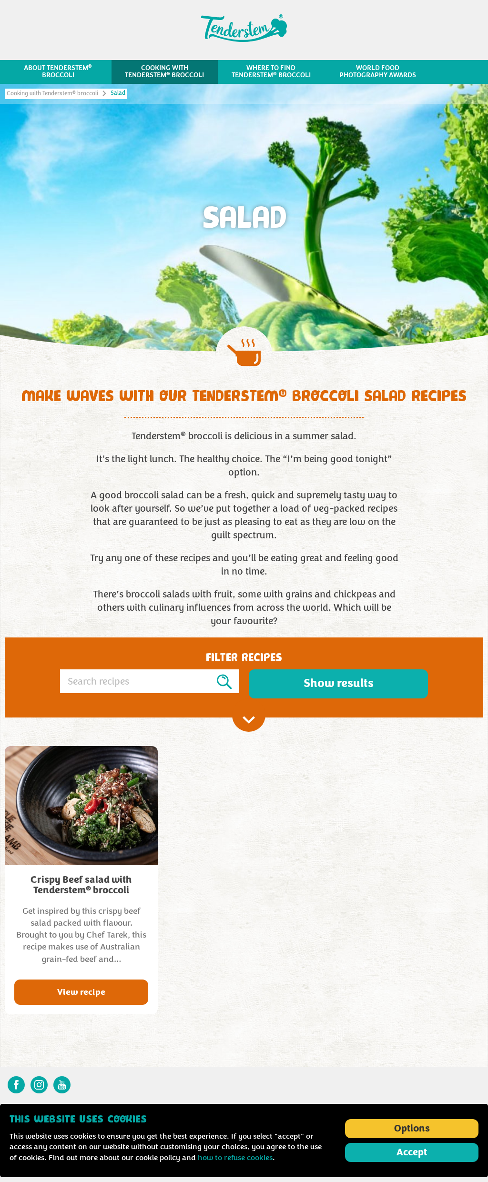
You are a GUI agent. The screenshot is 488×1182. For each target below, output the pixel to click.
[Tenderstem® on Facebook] (16, 1084)
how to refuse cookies (235, 1157)
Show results (339, 683)
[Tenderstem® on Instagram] (39, 1084)
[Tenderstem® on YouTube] (62, 1084)
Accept (411, 1152)
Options (412, 1128)
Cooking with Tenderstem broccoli (52, 93)
